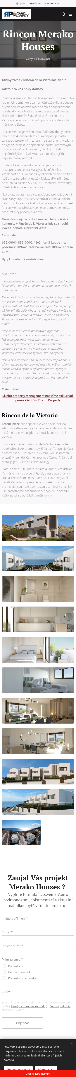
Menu (70, 14)
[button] (63, 14)
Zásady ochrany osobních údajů (29, 1006)
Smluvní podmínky (60, 1006)
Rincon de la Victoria (30, 415)
